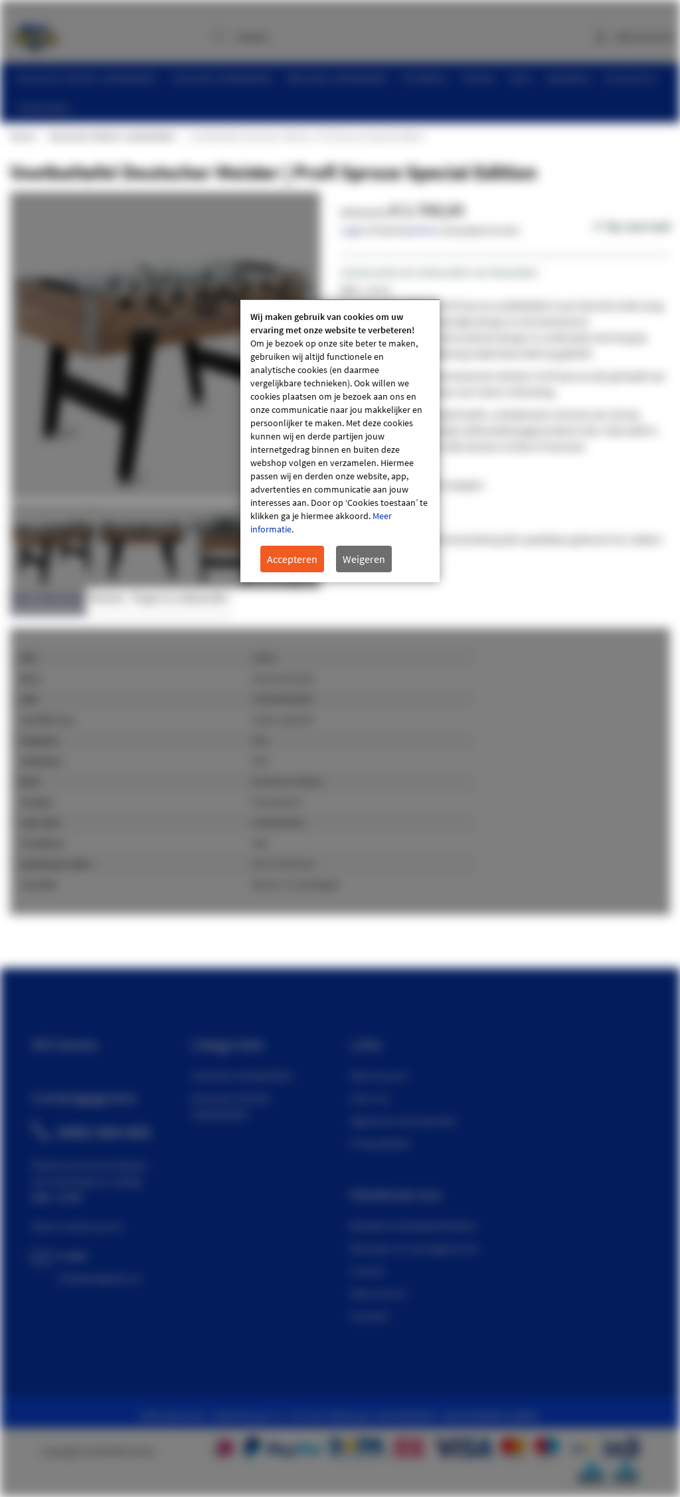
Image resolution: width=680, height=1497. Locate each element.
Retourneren (378, 1293)
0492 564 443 (104, 1131)
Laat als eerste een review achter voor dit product (438, 272)
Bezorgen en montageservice (414, 1248)
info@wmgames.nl (99, 1278)
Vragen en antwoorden (179, 597)
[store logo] (35, 33)
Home (22, 136)
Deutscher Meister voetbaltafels (112, 136)
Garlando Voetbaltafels (242, 1075)
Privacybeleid (380, 1143)
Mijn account (644, 36)
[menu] (345, 93)
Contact (367, 1270)
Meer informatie (48, 597)
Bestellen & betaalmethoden (413, 1225)
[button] (141, 545)
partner (421, 229)
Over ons (370, 1098)
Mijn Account (379, 1075)
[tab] (48, 601)
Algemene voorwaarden (403, 1120)
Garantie (369, 1315)
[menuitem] (87, 78)
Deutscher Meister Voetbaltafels (231, 1106)
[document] (340, 441)
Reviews (107, 597)
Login (352, 229)
